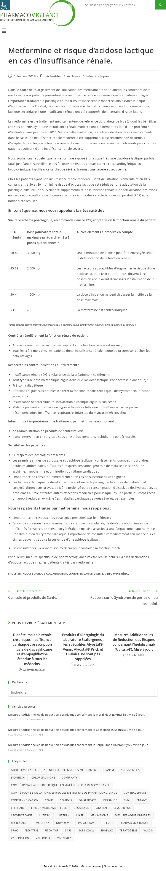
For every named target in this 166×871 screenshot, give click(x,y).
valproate (43, 838)
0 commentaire (36, 719)
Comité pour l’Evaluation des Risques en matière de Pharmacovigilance (64, 793)
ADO (48, 573)
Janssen (101, 808)
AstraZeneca (130, 770)
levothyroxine (21, 815)
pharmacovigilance (134, 823)
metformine (112, 573)
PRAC (14, 830)
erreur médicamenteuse (49, 808)
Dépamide (110, 800)
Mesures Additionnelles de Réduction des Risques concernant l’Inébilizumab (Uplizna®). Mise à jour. (134, 642)
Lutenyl (45, 815)
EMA (127, 800)
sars (68, 830)
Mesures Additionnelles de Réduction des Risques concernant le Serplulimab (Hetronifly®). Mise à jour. (78, 745)
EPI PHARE (17, 808)
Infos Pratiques (98, 76)
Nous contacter (113, 866)
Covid (49, 800)
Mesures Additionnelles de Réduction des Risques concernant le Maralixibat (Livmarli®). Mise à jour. (76, 715)
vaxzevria (64, 838)
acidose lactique (34, 573)
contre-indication (24, 800)
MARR (80, 815)
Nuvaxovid (64, 823)
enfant (141, 800)
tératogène (128, 830)
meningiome (99, 815)
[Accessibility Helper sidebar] (5, 5)
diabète (98, 573)
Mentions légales (91, 866)
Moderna (42, 823)
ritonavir (52, 830)
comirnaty (70, 777)
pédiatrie (31, 830)
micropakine (20, 823)
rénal (125, 573)
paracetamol (88, 823)
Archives (73, 76)
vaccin (148, 830)
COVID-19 (66, 800)
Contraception (135, 793)
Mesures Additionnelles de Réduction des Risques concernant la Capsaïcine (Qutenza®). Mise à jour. (76, 730)
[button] (83, 30)
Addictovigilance (24, 770)
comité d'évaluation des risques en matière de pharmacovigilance (60, 785)
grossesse (81, 808)
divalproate (87, 800)
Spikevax (107, 830)
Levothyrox (122, 808)
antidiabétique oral (65, 573)
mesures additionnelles (133, 815)
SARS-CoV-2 (86, 830)
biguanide (86, 573)
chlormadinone (43, 777)
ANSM (110, 770)
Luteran (63, 815)
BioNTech (18, 777)
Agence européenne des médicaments (71, 770)
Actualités (54, 76)
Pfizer (109, 823)
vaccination (20, 838)
